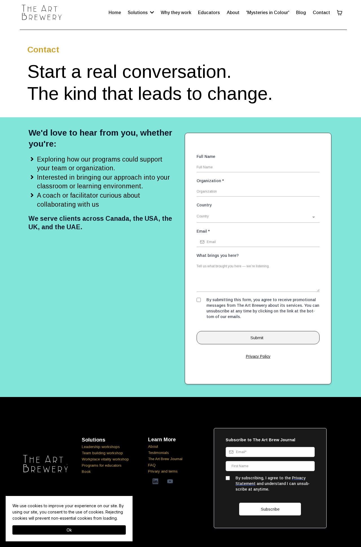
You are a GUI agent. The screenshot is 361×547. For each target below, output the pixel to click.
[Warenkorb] (339, 13)
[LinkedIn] (155, 481)
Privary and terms (163, 471)
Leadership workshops (101, 447)
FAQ (152, 465)
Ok (69, 530)
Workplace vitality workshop (105, 459)
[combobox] (258, 217)
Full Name (206, 156)
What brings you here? (218, 255)
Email (203, 231)
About (153, 446)
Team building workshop (102, 453)
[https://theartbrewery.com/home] (42, 12)
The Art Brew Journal (165, 459)
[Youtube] (170, 481)
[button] (151, 12)
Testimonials (158, 453)
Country (204, 205)
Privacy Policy (258, 356)
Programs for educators (102, 465)
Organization (210, 180)
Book (86, 471)
